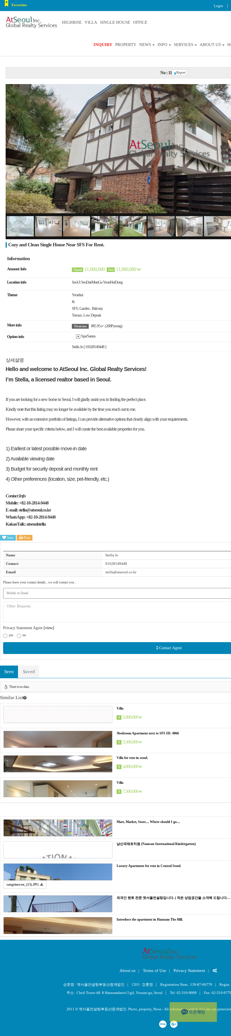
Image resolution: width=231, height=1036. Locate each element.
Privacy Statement (189, 970)
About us (210, 44)
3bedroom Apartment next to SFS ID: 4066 (148, 733)
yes (11, 635)
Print (26, 538)
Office (140, 22)
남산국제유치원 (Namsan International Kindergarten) (156, 844)
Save (10, 538)
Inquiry (103, 44)
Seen (9, 671)
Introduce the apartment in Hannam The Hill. (150, 919)
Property (125, 44)
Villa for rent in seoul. (132, 758)
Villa (91, 22)
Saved (29, 671)
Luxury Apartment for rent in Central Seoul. (149, 866)
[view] (49, 628)
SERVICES (183, 44)
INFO (162, 44)
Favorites (19, 5)
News (145, 44)
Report (180, 72)
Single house (115, 22)
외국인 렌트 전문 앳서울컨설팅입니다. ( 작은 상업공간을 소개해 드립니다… (173, 898)
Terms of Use (154, 970)
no (24, 635)
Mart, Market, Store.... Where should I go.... (148, 822)
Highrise (72, 22)
